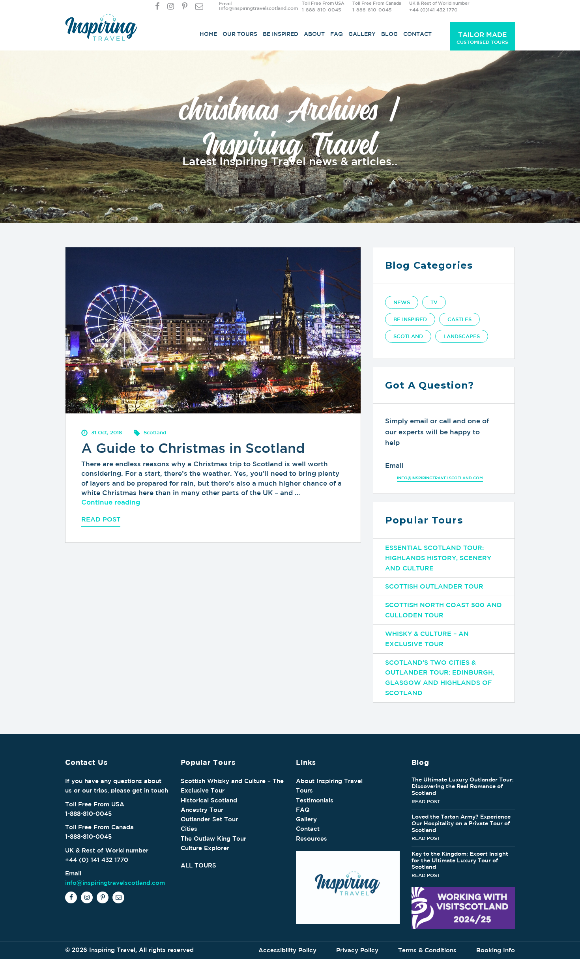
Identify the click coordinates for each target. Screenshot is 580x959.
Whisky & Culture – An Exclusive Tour (427, 638)
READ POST (426, 801)
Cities (189, 828)
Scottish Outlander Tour (434, 586)
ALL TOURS (198, 865)
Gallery (362, 34)
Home (208, 34)
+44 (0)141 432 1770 (433, 9)
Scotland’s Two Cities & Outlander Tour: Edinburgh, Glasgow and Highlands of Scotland (439, 678)
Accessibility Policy (287, 950)
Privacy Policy (357, 950)
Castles (459, 319)
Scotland (408, 336)
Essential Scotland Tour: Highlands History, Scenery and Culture (438, 558)
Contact (417, 34)
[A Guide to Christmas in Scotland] (213, 329)
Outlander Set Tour (209, 819)
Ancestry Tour (202, 809)
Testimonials (314, 800)
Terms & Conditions (427, 950)
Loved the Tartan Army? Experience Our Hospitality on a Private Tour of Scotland (461, 823)
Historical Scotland (209, 800)
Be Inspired (280, 34)
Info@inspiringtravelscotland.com (258, 8)
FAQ (336, 34)
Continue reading (110, 502)
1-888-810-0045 (321, 9)
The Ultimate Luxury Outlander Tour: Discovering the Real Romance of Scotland (463, 786)
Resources (311, 838)
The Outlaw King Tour (213, 838)
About (314, 34)
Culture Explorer (205, 848)
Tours (304, 790)
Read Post (100, 519)
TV (434, 302)
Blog (389, 34)
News (401, 302)
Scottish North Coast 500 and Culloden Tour (443, 610)
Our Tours (240, 34)
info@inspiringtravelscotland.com (440, 477)
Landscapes (461, 336)
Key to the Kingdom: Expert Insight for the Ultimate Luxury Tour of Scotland (460, 860)
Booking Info (495, 950)
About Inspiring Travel (329, 781)
